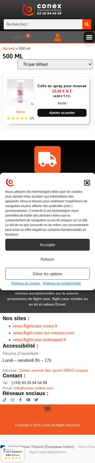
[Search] (86, 24)
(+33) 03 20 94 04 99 (25, 383)
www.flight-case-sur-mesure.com (43, 333)
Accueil (9, 48)
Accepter (47, 244)
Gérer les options (47, 274)
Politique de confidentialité (62, 283)
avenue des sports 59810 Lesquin (54, 370)
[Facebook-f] (20, 400)
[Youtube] (28, 400)
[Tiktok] (5, 400)
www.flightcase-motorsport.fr (39, 340)
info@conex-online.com (33, 388)
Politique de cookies (25, 283)
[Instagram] (13, 400)
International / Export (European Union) (41, 447)
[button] (87, 182)
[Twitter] (36, 400)
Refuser (47, 259)
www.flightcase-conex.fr (35, 326)
